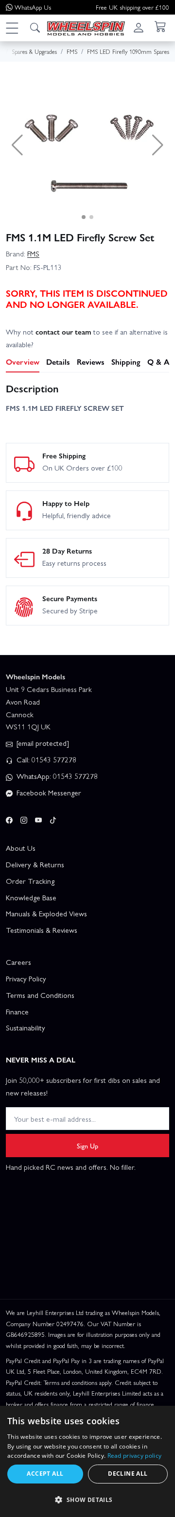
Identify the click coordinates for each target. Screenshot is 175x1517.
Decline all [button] (127, 1473)
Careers (18, 962)
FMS (33, 253)
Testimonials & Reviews (41, 930)
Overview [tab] (22, 361)
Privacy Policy (26, 978)
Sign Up (87, 1145)
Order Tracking (30, 881)
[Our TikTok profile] (53, 818)
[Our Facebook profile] (9, 818)
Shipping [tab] (125, 361)
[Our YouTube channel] (38, 818)
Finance (17, 1011)
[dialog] (87, 1461)
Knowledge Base (31, 897)
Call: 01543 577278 (45, 759)
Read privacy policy (134, 1455)
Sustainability (25, 1027)
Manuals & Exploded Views (46, 913)
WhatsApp (33, 7)
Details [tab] (58, 361)
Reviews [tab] (91, 361)
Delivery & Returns (35, 864)
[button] (11, 27)
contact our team (63, 331)
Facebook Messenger (48, 792)
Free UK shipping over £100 (132, 7)
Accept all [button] (45, 1473)
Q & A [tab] (158, 361)
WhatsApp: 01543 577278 (56, 776)
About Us (20, 848)
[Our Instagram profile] (23, 818)
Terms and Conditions (40, 995)
